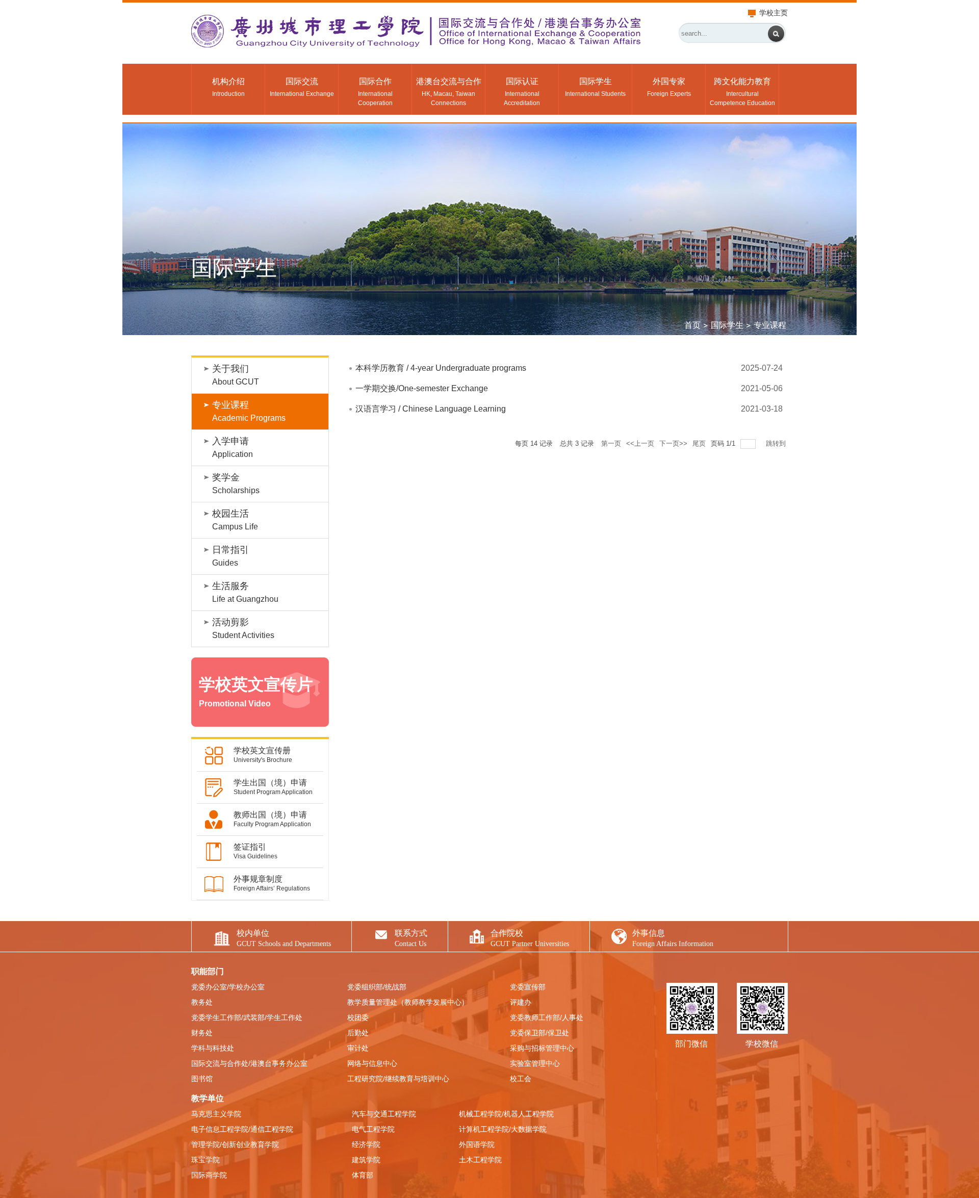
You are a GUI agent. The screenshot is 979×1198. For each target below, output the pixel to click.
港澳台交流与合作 (448, 92)
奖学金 (236, 483)
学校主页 (773, 13)
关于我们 (235, 375)
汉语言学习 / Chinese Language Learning (430, 408)
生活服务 (245, 592)
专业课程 (249, 411)
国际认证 (522, 92)
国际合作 (375, 92)
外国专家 (669, 87)
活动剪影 (243, 628)
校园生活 (235, 519)
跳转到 (777, 443)
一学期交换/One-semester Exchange (421, 388)
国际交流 (302, 87)
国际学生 (595, 87)
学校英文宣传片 (256, 691)
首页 (692, 325)
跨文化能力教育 (742, 92)
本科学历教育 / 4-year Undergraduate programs (440, 368)
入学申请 (232, 447)
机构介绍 (228, 87)
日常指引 (230, 556)
